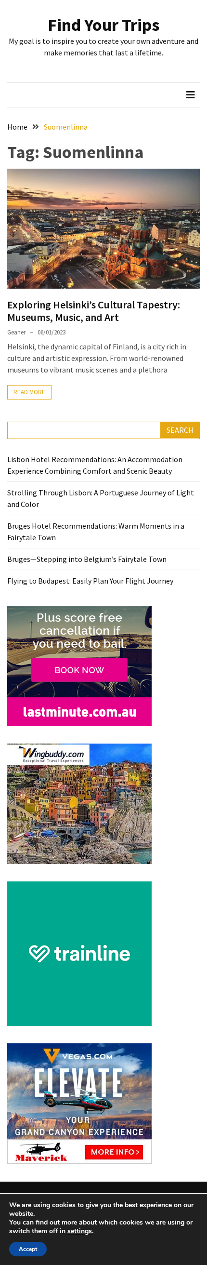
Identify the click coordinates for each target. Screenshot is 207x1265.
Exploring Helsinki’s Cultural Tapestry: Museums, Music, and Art (93, 311)
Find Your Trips (103, 25)
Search (180, 430)
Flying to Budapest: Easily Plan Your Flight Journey (90, 581)
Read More (29, 392)
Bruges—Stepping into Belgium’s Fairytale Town (87, 559)
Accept (28, 1249)
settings (79, 1231)
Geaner (16, 332)
